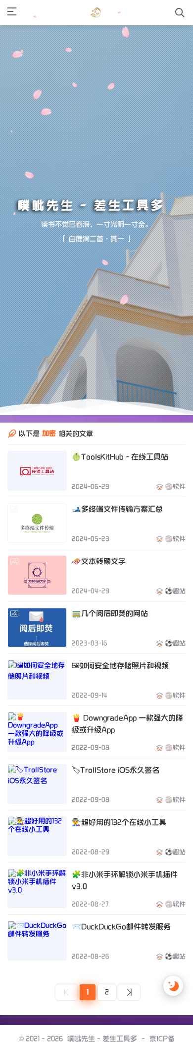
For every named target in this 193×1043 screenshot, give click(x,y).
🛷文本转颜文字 (99, 588)
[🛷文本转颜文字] (37, 602)
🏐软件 (175, 514)
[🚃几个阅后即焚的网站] (37, 654)
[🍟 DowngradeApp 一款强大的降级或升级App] (37, 759)
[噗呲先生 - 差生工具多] (96, 12)
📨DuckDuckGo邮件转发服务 (121, 953)
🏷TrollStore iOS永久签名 (115, 796)
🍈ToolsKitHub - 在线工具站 (120, 483)
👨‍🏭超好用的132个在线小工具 (119, 849)
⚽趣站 (175, 618)
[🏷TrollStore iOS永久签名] (37, 811)
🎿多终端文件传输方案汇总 (117, 535)
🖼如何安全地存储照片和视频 (120, 692)
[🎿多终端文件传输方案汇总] (37, 550)
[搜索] (180, 12)
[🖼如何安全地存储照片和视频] (37, 706)
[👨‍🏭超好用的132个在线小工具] (37, 863)
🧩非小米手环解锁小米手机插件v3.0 (125, 907)
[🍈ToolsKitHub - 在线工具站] (37, 498)
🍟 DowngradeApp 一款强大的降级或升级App (127, 750)
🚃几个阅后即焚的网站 (110, 640)
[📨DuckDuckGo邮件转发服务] (37, 967)
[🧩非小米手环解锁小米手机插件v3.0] (37, 915)
